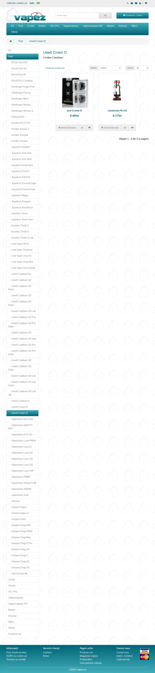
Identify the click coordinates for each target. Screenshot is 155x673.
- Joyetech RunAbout (20, 207)
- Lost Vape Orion (18, 243)
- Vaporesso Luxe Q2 (20, 452)
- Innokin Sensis (17, 141)
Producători (86, 659)
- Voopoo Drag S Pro (20, 543)
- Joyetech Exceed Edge (22, 183)
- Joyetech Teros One (20, 219)
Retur (46, 656)
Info (32, 3)
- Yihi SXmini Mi (17, 573)
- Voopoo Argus (17, 507)
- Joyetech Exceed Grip (21, 189)
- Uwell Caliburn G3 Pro (22, 317)
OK (38, 3)
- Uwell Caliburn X (19, 401)
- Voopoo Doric (17, 519)
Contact (47, 652)
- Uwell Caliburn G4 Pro (22, 344)
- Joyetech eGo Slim (20, 159)
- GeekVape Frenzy (19, 92)
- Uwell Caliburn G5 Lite (22, 376)
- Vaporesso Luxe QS (20, 464)
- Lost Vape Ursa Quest (21, 268)
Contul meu (123, 652)
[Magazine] (136, 3)
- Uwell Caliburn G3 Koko (19, 303)
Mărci (134, 26)
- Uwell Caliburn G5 (19, 360)
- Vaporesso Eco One (20, 419)
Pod (20, 26)
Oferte (14, 32)
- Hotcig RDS (16, 117)
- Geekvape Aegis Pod (21, 86)
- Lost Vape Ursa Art (19, 255)
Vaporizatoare (70, 26)
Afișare (130, 68)
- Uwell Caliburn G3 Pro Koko (22, 325)
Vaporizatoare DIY (93, 26)
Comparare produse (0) (54, 68)
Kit (12, 26)
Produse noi (14, 634)
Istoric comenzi (125, 656)
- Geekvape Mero (18, 98)
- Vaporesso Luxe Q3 (20, 459)
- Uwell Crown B (18, 407)
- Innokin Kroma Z (18, 129)
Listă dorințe (123, 659)
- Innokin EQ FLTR (19, 123)
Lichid (30, 26)
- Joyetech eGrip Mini (20, 165)
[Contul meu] (141, 3)
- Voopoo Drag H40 (19, 525)
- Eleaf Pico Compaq (20, 80)
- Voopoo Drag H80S (20, 531)
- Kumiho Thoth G (18, 231)
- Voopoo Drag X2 (18, 561)
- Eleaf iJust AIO (17, 62)
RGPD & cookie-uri (16, 656)
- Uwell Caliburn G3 (19, 295)
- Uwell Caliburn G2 (19, 280)
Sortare (94, 68)
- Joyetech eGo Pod (19, 153)
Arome (42, 26)
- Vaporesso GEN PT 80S (20, 427)
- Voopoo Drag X (18, 555)
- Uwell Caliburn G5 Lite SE (22, 393)
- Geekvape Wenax (19, 104)
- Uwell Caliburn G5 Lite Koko (22, 384)
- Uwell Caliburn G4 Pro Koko (22, 353)
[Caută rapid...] (105, 15)
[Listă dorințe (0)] (146, 3)
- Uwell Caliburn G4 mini (22, 338)
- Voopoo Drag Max (19, 537)
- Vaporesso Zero (18, 495)
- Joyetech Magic (18, 195)
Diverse (123, 26)
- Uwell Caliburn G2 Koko (19, 288)
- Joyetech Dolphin (19, 147)
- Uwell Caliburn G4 (19, 332)
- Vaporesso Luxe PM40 (22, 440)
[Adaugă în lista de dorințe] (89, 128)
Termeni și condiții (16, 659)
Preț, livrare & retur (16, 652)
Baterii (110, 26)
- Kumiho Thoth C (18, 225)
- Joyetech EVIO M (19, 177)
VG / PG (54, 26)
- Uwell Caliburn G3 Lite (22, 311)
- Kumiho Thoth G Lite (21, 237)
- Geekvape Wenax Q (20, 110)
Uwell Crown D (37, 41)
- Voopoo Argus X (18, 513)
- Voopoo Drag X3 (18, 567)
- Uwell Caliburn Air (19, 274)
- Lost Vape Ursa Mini (20, 262)
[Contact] (132, 3)
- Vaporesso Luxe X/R (21, 470)
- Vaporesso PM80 (19, 477)
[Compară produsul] (82, 128)
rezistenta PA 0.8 (117, 110)
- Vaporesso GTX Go (20, 434)
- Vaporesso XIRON (19, 489)
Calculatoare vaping (90, 663)
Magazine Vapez (89, 656)
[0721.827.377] (128, 3)
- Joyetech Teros (18, 213)
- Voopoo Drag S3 (18, 549)
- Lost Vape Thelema (20, 250)
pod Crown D (74, 110)
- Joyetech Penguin (19, 201)
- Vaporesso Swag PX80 (22, 483)
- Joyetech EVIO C (19, 171)
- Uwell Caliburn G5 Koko (19, 368)
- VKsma (13, 501)
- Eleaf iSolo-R (17, 74)
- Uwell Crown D (18, 413)
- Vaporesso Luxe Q (19, 446)
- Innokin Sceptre (18, 135)
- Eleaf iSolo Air (17, 68)
